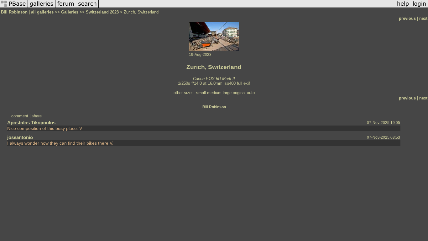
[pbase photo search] (87, 7)
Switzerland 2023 (102, 12)
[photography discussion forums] (65, 7)
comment (19, 116)
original (239, 92)
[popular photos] (247, 7)
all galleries (42, 12)
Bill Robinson (14, 12)
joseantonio (20, 137)
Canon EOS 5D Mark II (214, 78)
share (37, 116)
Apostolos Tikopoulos (31, 122)
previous (407, 18)
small (201, 92)
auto (251, 92)
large (227, 92)
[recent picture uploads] (41, 7)
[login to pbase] (419, 7)
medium (214, 92)
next (423, 18)
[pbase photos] (14, 7)
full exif (243, 83)
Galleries (69, 12)
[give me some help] (403, 7)
